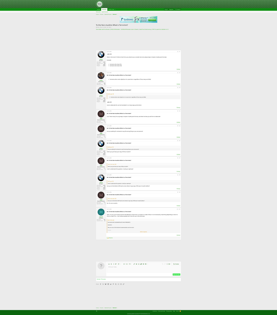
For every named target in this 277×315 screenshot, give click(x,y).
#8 (179, 174)
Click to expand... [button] (143, 231)
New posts (98, 11)
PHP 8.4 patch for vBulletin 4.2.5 (160, 29)
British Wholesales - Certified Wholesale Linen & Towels (124, 29)
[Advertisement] (138, 40)
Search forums (105, 11)
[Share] (178, 51)
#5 (179, 125)
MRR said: (110, 147)
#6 (179, 140)
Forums (104, 9)
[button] (115, 9)
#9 (179, 192)
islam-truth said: (111, 164)
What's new (111, 9)
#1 (179, 51)
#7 (179, 158)
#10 (179, 209)
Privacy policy (169, 311)
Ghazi (98, 27)
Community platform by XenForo (138, 313)
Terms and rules (161, 311)
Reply (179, 69)
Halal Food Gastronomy (145, 29)
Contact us (155, 311)
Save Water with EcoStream (103, 29)
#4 (179, 111)
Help (174, 311)
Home (98, 9)
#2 (179, 72)
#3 (179, 87)
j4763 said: (110, 94)
